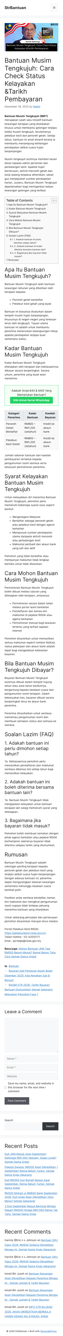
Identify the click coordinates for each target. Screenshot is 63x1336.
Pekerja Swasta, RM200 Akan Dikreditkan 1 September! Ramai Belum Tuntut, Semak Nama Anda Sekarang (31, 1171)
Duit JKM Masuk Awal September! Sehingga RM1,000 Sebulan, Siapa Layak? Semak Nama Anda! (30, 1157)
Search (9, 1120)
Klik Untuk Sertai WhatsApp (31, 400)
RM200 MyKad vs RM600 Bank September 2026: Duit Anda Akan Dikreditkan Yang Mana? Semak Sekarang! (31, 1197)
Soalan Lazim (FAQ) (20, 235)
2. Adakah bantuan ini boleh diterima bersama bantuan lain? (30, 248)
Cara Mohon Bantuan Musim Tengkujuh (25, 222)
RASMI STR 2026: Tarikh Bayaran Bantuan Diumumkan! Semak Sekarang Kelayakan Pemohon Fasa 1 (28, 989)
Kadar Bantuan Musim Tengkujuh (27, 208)
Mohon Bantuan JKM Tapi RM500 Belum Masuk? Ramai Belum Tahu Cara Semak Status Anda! (30, 952)
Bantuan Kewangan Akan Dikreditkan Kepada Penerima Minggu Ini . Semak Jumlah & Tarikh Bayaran (31, 1278)
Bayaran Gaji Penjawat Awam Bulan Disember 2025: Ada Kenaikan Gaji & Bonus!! (29, 975)
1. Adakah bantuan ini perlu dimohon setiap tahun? (27, 241)
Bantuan (14, 966)
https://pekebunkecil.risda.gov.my (25, 933)
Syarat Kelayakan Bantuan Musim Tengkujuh (28, 214)
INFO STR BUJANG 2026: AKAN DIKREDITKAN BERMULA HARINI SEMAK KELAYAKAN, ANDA (28, 1311)
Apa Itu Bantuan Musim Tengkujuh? (28, 204)
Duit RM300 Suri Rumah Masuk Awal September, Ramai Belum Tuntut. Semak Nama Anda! (29, 1184)
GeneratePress (48, 1331)
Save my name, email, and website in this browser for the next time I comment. (31, 1087)
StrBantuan (15, 7)
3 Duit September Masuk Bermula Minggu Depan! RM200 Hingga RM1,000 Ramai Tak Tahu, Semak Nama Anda (31, 1210)
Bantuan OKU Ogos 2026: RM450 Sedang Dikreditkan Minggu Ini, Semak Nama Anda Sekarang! (31, 1245)
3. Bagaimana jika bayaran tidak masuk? (30, 255)
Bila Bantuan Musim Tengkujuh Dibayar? (26, 230)
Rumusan (13, 259)
